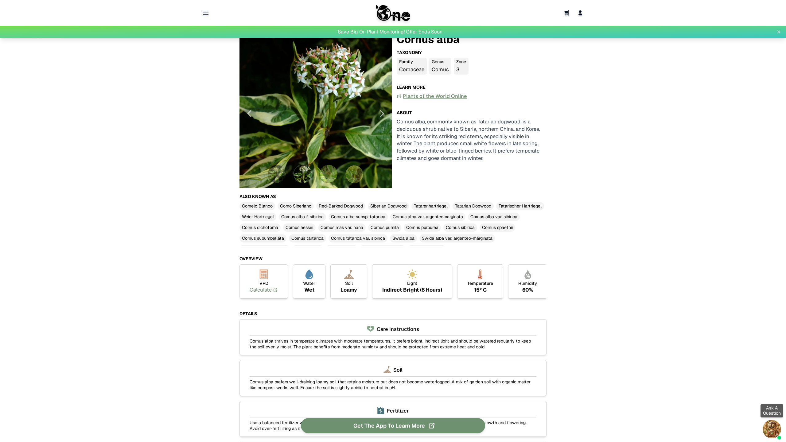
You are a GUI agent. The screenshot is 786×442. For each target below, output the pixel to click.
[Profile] (580, 13)
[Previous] (249, 113)
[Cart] (566, 13)
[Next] (382, 113)
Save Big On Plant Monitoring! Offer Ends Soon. (390, 32)
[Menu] (205, 13)
